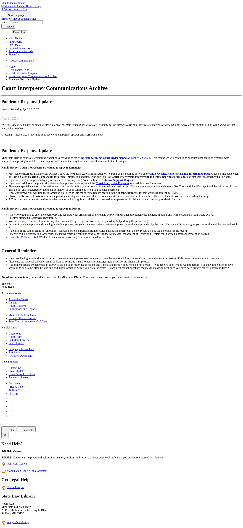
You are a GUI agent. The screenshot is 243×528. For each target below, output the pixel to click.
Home (12, 66)
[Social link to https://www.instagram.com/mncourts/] (11, 401)
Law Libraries (16, 343)
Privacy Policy (17, 386)
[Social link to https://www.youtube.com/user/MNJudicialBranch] (11, 411)
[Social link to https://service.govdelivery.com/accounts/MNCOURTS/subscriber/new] (11, 416)
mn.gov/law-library (18, 522)
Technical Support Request (117, 180)
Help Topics (15, 38)
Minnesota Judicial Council (24, 315)
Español (5, 18)
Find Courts (15, 41)
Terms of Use (16, 389)
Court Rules (15, 336)
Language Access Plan (21, 349)
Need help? (28, 430)
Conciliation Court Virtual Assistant (27, 470)
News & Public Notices (22, 374)
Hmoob (14, 18)
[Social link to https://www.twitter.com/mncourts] (11, 406)
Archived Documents (21, 355)
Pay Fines (14, 44)
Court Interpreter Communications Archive (33, 76)
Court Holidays (17, 305)
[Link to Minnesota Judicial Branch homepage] (21, 6)
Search (5, 22)
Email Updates (17, 371)
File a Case (15, 54)
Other (33, 18)
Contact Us (15, 367)
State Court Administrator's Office (28, 321)
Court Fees (15, 333)
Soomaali (24, 18)
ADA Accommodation (14, 9)
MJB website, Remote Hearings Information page (180, 173)
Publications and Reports (22, 308)
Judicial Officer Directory (23, 318)
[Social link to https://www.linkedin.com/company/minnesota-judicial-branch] (11, 421)
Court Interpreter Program (23, 73)
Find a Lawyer (15, 487)
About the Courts (18, 299)
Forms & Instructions (20, 48)
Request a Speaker (19, 377)
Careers (13, 302)
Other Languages (17, 15)
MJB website (28, 237)
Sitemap (13, 393)
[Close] (5, 435)
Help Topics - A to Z (20, 69)
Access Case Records (21, 51)
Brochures (14, 352)
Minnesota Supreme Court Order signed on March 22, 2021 (114, 157)
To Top (10, 430)
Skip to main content (13, 2)
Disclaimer (15, 383)
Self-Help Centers (19, 339)
